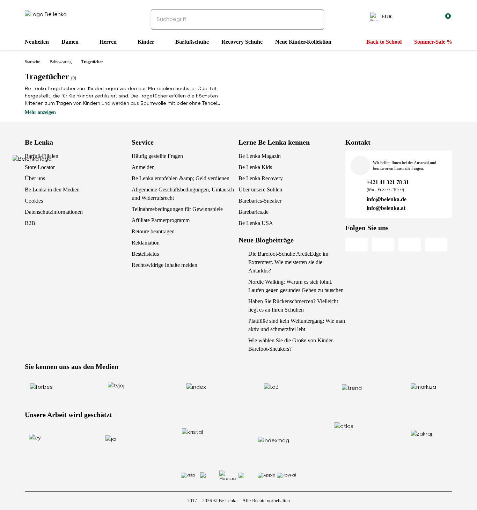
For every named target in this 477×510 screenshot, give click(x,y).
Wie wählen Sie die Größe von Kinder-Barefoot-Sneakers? (291, 344)
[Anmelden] (428, 18)
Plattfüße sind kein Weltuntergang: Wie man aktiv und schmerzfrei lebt (296, 325)
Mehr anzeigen (40, 112)
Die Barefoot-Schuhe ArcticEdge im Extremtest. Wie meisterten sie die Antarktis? (288, 262)
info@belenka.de (386, 199)
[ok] (314, 19)
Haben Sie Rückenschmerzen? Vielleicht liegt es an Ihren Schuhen (293, 305)
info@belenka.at (386, 208)
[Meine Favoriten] (412, 18)
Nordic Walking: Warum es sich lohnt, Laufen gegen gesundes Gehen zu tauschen (296, 286)
